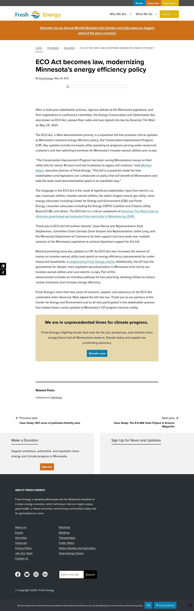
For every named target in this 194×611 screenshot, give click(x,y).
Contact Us (21, 558)
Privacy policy (165, 605)
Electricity (64, 527)
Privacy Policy (23, 548)
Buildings (57, 397)
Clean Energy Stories (71, 553)
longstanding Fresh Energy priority (92, 261)
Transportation (67, 538)
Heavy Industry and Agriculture (77, 548)
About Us (20, 527)
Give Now (21, 538)
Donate (166, 14)
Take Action (170, 3)
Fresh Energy (46, 78)
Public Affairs (66, 543)
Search (90, 574)
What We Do (144, 14)
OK (148, 605)
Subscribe (153, 3)
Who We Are (118, 14)
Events (139, 3)
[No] (190, 605)
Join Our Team (24, 553)
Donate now (97, 353)
